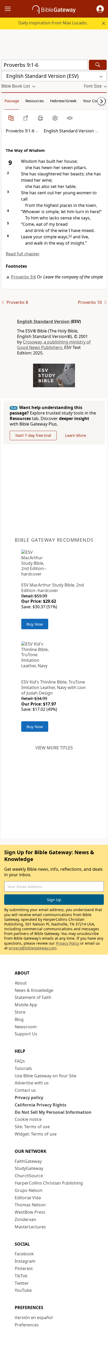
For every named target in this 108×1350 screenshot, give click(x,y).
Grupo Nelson (28, 1190)
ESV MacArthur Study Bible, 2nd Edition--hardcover (52, 587)
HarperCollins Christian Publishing (49, 1183)
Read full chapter (23, 254)
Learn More (75, 435)
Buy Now (34, 624)
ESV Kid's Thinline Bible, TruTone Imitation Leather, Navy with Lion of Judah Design (53, 687)
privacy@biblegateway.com (32, 947)
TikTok (21, 1276)
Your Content (94, 100)
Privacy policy (29, 1097)
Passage (11, 100)
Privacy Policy (67, 943)
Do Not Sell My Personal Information (53, 1112)
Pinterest (24, 1268)
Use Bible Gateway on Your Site (45, 1076)
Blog (19, 1019)
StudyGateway (29, 1168)
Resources (34, 100)
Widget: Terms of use (36, 1134)
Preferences (27, 1325)
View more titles (54, 748)
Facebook (24, 1254)
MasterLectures (30, 1227)
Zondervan (25, 1219)
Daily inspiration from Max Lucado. (53, 23)
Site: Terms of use (32, 1127)
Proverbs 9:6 (23, 277)
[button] (100, 9)
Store (20, 1012)
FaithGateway (28, 1161)
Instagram (25, 1261)
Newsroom (26, 1027)
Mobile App (26, 1005)
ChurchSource (29, 1176)
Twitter (22, 1283)
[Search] (98, 65)
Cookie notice (28, 1119)
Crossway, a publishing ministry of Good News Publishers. (54, 344)
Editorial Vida (28, 1198)
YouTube (23, 1290)
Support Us (26, 1034)
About (21, 983)
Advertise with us (32, 1083)
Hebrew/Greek (63, 100)
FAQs (20, 1061)
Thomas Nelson (30, 1205)
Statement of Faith (33, 997)
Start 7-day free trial (33, 435)
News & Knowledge (34, 990)
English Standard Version (43, 321)
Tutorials (23, 1068)
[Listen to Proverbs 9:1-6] (70, 118)
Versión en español (34, 1317)
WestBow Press (30, 1212)
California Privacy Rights (40, 1105)
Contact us (25, 1090)
